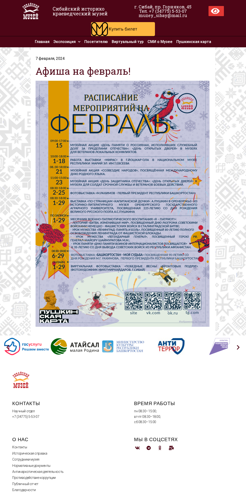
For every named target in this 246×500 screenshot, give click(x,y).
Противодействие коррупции (34, 478)
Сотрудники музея (25, 459)
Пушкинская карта (193, 41)
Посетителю (96, 41)
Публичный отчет (25, 484)
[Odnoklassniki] (160, 447)
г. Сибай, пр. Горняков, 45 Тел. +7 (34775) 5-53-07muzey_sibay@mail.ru (162, 11)
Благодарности (24, 490)
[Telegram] (148, 447)
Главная (42, 41)
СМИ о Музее (160, 41)
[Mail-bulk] (171, 447)
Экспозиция (64, 41)
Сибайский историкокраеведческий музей (80, 11)
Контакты (19, 447)
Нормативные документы (31, 466)
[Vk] (137, 447)
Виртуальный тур (128, 41)
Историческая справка (29, 453)
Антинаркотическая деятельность (38, 472)
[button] (123, 29)
